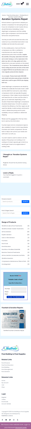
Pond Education (6, 246)
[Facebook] (2, 420)
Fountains (4, 240)
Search (25, 201)
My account (5, 383)
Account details (6, 404)
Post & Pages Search (8, 210)
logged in (13, 175)
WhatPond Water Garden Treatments (13, 229)
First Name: (7, 288)
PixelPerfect (5, 415)
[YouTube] (6, 420)
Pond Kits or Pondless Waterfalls (11, 249)
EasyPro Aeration (6, 234)
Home (3, 380)
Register (4, 397)
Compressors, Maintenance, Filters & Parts (14, 261)
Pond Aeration (6, 371)
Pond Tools (5, 243)
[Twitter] (10, 420)
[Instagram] (13, 420)
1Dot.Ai (11, 415)
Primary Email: (7, 293)
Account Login (21, 427)
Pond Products (6, 363)
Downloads (5, 401)
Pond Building (5, 367)
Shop (3, 387)
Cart (3, 385)
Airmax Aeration (6, 232)
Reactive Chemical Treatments (11, 252)
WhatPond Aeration (7, 258)
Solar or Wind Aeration (8, 237)
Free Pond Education (7, 365)
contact (13, 119)
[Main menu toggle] (27, 4)
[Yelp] (17, 420)
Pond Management (7, 369)
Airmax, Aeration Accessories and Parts (13, 255)
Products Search (6, 199)
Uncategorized (6, 264)
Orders (4, 399)
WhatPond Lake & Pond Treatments (12, 226)
